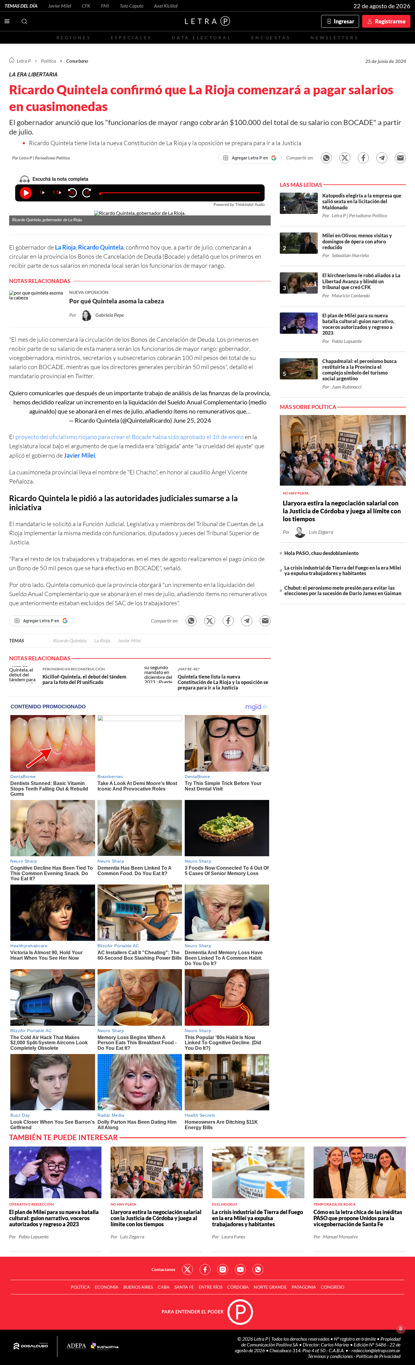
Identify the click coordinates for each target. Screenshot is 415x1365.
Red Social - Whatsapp (258, 1269)
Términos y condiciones (331, 1356)
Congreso (332, 1287)
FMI (105, 6)
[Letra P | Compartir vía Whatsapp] (326, 158)
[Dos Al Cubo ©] (31, 1346)
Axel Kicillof (166, 6)
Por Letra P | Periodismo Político (41, 157)
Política (48, 61)
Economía (106, 1287)
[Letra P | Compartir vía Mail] (400, 158)
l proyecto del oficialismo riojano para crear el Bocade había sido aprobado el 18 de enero (129, 437)
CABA (164, 1287)
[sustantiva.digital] (105, 1346)
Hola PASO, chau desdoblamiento (321, 553)
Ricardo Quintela (100, 247)
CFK (86, 6)
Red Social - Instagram (223, 1269)
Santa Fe (184, 1287)
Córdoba (238, 1287)
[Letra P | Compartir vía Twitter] (345, 158)
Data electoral (202, 37)
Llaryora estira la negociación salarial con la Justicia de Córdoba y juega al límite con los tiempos (342, 510)
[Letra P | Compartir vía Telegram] (382, 158)
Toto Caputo (131, 6)
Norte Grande (270, 1287)
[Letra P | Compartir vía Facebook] (363, 158)
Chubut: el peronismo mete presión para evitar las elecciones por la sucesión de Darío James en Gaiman (342, 590)
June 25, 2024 (192, 420)
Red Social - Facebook (205, 1269)
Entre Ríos (210, 1287)
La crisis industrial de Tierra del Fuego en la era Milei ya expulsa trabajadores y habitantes (342, 570)
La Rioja (102, 640)
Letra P (24, 61)
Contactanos (163, 1269)
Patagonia (304, 1287)
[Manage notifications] (401, 1329)
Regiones (74, 37)
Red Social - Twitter (187, 1269)
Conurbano (77, 61)
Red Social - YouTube (240, 1269)
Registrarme (390, 21)
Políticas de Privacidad (378, 1356)
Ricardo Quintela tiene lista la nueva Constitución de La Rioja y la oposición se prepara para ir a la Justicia (165, 143)
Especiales (131, 37)
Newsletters (334, 37)
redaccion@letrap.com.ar (376, 1350)
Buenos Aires (138, 1287)
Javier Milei (59, 6)
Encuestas (271, 37)
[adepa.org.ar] (76, 1346)
